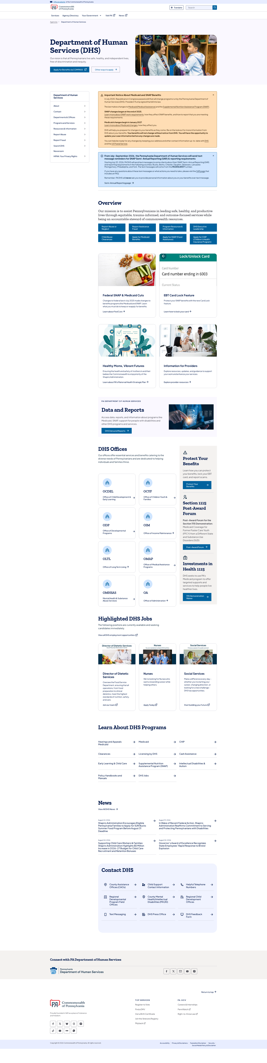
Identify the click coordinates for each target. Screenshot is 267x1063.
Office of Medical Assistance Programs (157, 565)
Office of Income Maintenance (158, 533)
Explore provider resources (176, 382)
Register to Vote (142, 1004)
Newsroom (59, 151)
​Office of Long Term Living (114, 567)
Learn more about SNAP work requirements (124, 114)
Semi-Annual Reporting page (117, 183)
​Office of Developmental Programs (114, 531)
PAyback (139, 1023)
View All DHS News (106, 809)
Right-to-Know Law (186, 1014)
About (56, 106)
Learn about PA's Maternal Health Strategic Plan (124, 382)
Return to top (207, 992)
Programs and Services (64, 123)
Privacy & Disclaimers (180, 1043)
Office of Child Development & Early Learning (117, 498)
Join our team (110, 705)
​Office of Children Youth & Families (155, 498)
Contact (57, 111)
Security (211, 1043)
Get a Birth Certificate (145, 1014)
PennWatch (183, 1009)
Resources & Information (65, 128)
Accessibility (165, 1043)
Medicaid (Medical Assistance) (142, 106)
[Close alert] (213, 95)
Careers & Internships (187, 1004)
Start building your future (197, 705)
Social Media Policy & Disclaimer (204, 1045)
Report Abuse (60, 134)
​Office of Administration (155, 600)
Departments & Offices (64, 117)
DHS (207, 140)
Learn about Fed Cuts (112, 311)
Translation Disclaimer (198, 1043)
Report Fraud (60, 140)
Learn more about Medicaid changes (121, 125)
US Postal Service (119, 143)
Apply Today (151, 705)
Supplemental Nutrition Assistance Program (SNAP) (186, 106)
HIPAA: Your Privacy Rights (65, 156)
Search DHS (59, 146)
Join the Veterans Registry (146, 1018)
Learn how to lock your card (176, 311)
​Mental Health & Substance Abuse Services (115, 599)
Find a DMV (140, 1009)
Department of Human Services (66, 96)
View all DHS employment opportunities (118, 635)
